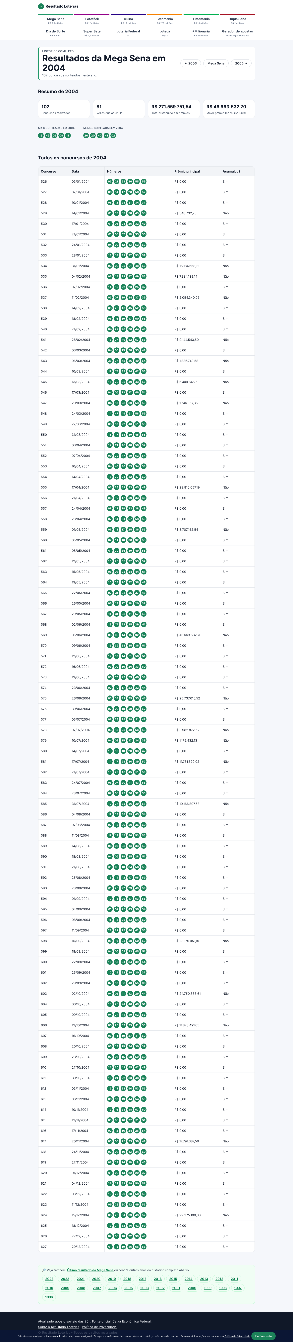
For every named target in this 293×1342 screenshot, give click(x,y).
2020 (96, 1279)
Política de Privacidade (99, 1327)
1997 (238, 1288)
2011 (234, 1279)
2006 (112, 1288)
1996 (49, 1297)
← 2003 (191, 63)
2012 (219, 1279)
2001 (176, 1288)
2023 (49, 1279)
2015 (173, 1279)
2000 (192, 1288)
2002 (160, 1288)
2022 (65, 1279)
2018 (127, 1279)
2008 (81, 1288)
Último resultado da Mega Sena (90, 1270)
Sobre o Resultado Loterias (58, 1327)
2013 (204, 1279)
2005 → (241, 63)
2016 (158, 1279)
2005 (128, 1288)
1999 (207, 1288)
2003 (144, 1288)
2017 (142, 1279)
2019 (112, 1279)
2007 (97, 1288)
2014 (189, 1279)
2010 (49, 1288)
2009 (65, 1288)
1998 (223, 1288)
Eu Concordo (263, 1336)
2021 (81, 1279)
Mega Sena (215, 63)
